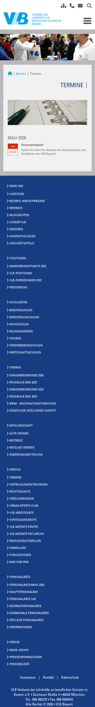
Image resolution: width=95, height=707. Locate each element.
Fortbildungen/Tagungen (29, 484)
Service (21, 74)
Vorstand (17, 194)
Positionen (18, 258)
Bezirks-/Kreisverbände (27, 201)
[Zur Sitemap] (61, 6)
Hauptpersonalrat (24, 592)
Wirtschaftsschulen (25, 352)
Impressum (28, 677)
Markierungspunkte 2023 (28, 266)
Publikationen (20, 555)
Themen (15, 367)
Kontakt (48, 677)
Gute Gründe (19, 433)
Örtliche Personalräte (27, 620)
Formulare (18, 548)
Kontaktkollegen (22, 236)
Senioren (16, 229)
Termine (15, 477)
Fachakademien (21, 331)
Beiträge (16, 440)
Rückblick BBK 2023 (23, 396)
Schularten (18, 302)
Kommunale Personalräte (29, 613)
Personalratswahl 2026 (27, 585)
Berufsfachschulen (24, 317)
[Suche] (88, 6)
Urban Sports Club (24, 506)
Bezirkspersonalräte (26, 606)
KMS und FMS (19, 562)
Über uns (16, 186)
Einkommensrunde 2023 (27, 389)
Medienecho (18, 287)
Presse (15, 642)
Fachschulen (19, 324)
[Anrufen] (70, 6)
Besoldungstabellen (25, 541)
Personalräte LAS (23, 599)
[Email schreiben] (79, 6)
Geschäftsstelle (22, 243)
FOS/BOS (15, 338)
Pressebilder (19, 664)
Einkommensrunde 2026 (27, 375)
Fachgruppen (19, 215)
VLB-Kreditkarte (22, 513)
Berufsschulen (21, 310)
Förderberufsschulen (26, 345)
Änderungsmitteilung (26, 455)
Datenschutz (70, 677)
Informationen (21, 627)
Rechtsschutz (20, 491)
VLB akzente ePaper (24, 527)
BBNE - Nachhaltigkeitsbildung (33, 403)
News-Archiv (19, 650)
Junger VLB (18, 222)
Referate (16, 208)
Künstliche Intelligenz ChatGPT (33, 410)
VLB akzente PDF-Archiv (27, 534)
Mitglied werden (22, 447)
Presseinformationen (26, 657)
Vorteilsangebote (23, 520)
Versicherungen (22, 499)
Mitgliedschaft (21, 425)
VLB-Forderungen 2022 (26, 280)
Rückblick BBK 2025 (23, 382)
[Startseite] (10, 74)
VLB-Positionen (21, 273)
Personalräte (20, 577)
